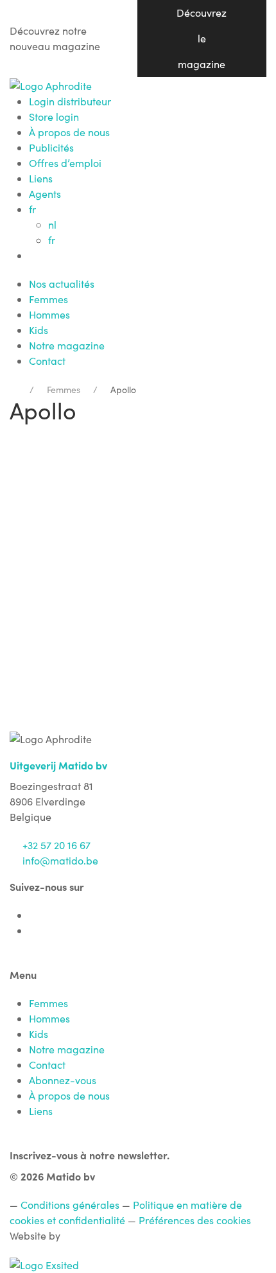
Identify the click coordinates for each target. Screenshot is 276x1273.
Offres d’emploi (65, 163)
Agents (45, 193)
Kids (38, 330)
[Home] (13, 389)
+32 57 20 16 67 (56, 845)
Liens (41, 178)
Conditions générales (70, 1204)
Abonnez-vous (62, 1080)
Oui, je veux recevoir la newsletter (138, 646)
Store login (54, 116)
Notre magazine (67, 345)
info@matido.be (60, 860)
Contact (47, 360)
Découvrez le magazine (202, 38)
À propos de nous (69, 132)
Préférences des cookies (195, 1220)
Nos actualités (61, 283)
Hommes (49, 314)
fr (34, 209)
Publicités (51, 147)
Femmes (48, 299)
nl (52, 224)
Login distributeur (70, 101)
